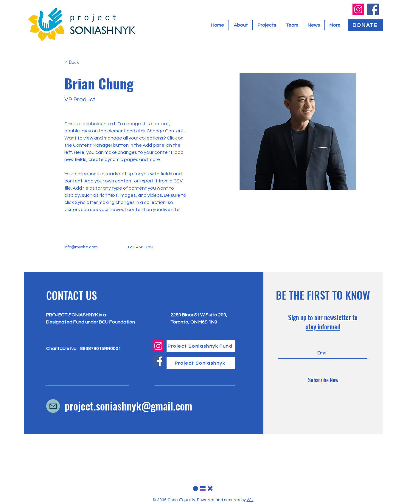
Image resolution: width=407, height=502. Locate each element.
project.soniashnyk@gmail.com (128, 405)
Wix (250, 500)
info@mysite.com (81, 247)
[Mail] (53, 406)
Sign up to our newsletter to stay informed (323, 321)
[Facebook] (373, 9)
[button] (76, 62)
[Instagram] (358, 9)
